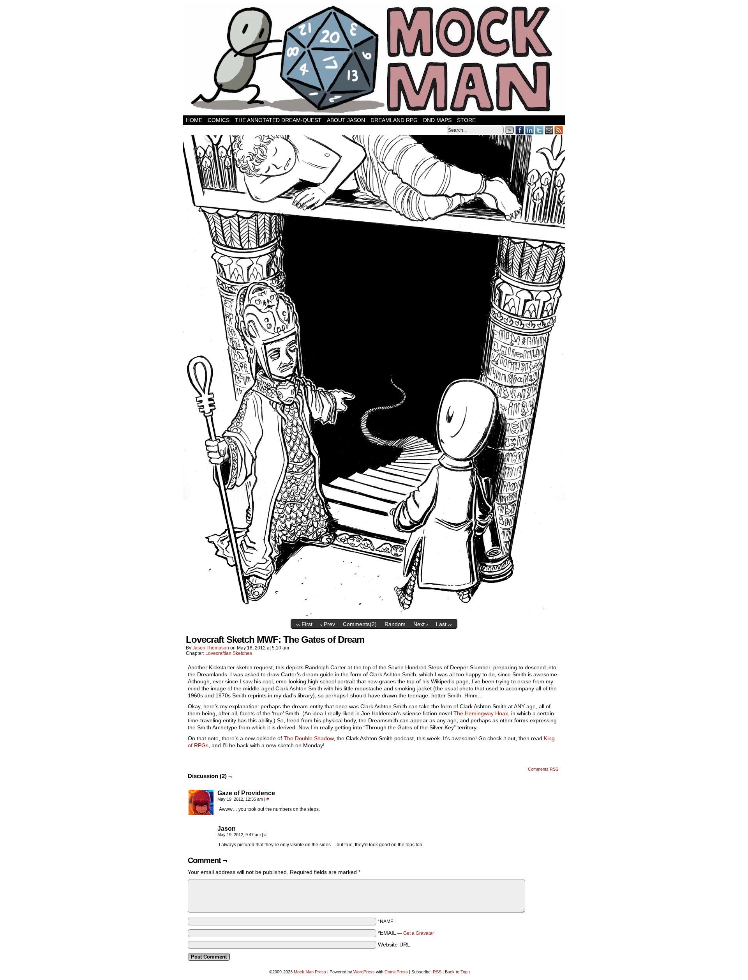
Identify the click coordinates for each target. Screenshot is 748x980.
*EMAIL (406, 933)
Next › (420, 624)
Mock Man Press (310, 971)
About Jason (346, 120)
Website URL (394, 944)
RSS (559, 130)
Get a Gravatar (418, 933)
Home (194, 120)
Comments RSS (543, 769)
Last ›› (444, 624)
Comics (218, 120)
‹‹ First (304, 624)
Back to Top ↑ (458, 971)
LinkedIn (530, 130)
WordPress (364, 971)
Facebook (520, 130)
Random (395, 624)
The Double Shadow (308, 738)
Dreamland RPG (394, 120)
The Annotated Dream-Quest (278, 120)
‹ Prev (327, 624)
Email (549, 130)
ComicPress (396, 971)
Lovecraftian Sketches (228, 653)
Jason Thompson (210, 648)
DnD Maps (437, 120)
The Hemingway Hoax (480, 713)
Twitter (539, 130)
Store (466, 120)
